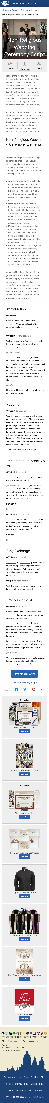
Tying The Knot (24, 1014)
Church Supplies (31, 1077)
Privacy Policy (21, 1083)
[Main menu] (46, 3)
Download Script (24, 674)
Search (9, 1083)
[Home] (5, 3)
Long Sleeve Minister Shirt (24, 892)
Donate (38, 1090)
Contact (28, 1090)
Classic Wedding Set (24, 813)
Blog (43, 1077)
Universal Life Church (26, 3)
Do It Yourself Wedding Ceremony (24, 975)
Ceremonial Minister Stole (24, 935)
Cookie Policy (37, 1083)
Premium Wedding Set (24, 727)
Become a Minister (12, 1077)
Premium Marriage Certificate (24, 853)
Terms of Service (15, 1090)
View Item (24, 731)
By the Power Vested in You (24, 770)
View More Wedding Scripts (24, 682)
